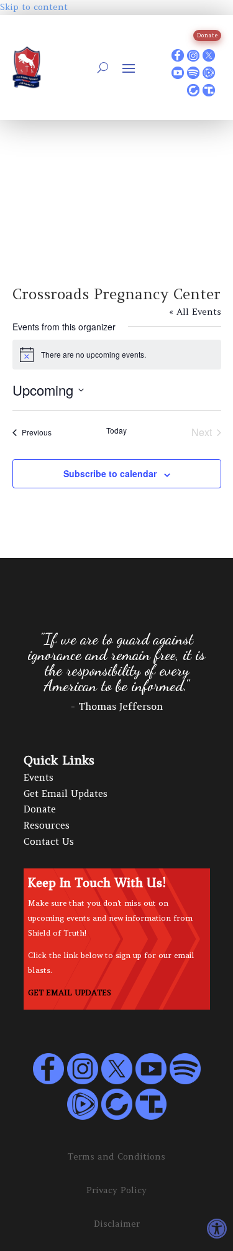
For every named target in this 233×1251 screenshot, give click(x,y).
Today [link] (116, 430)
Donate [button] (207, 35)
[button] (129, 68)
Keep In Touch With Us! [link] (97, 883)
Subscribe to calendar (110, 473)
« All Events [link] (195, 311)
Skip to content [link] (34, 6)
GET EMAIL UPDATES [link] (69, 992)
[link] (217, 1228)
